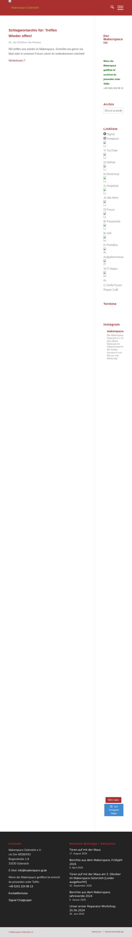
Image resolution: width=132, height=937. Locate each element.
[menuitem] (110, 7)
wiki (109, 233)
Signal (111, 134)
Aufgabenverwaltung (116, 257)
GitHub (111, 162)
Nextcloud (113, 174)
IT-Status (112, 268)
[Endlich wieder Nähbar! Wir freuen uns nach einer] (113, 439)
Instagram (113, 138)
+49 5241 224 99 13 (113, 88)
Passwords (113, 221)
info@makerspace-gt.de (32, 870)
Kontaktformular (18, 893)
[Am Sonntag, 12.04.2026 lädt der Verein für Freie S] (113, 640)
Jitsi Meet (112, 197)
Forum (111, 209)
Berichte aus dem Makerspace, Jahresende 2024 (90, 894)
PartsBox (112, 245)
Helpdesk (112, 186)
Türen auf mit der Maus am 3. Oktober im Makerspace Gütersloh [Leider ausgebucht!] (95, 878)
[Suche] (110, 7)
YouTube (112, 150)
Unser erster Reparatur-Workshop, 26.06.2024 (92, 908)
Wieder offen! (20, 36)
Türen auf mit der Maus (85, 850)
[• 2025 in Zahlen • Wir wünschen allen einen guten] (113, 780)
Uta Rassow (34, 42)
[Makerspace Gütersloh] (24, 7)
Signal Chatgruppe (20, 900)
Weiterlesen (16, 60)
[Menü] (118, 7)
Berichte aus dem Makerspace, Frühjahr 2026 (96, 862)
